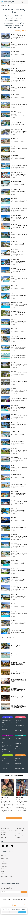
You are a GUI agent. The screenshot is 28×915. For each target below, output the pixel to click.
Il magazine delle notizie (6, 876)
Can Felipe (14, 388)
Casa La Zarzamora (16, 181)
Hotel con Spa (18, 728)
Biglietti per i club (6, 726)
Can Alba (13, 362)
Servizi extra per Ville (6, 751)
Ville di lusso (5, 749)
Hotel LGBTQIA (18, 720)
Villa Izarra (14, 285)
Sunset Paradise (15, 431)
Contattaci (17, 833)
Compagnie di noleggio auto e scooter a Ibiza (18, 646)
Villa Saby (13, 440)
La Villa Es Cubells (15, 586)
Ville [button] (7, 735)
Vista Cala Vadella (15, 189)
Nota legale (3, 837)
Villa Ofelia (14, 328)
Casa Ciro (13, 345)
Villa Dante (14, 293)
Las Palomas (14, 560)
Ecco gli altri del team (14, 818)
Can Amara (14, 85)
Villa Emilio (14, 517)
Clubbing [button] (7, 717)
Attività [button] (8, 755)
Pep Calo (13, 500)
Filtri (18, 30)
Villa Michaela (14, 336)
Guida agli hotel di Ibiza (6, 855)
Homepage (3, 5)
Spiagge (17, 760)
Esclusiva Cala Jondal (16, 302)
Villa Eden (13, 111)
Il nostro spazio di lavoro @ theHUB (20, 836)
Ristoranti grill (18, 743)
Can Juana (14, 232)
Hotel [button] (20, 717)
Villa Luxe (13, 276)
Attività (3, 873)
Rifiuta (14, 912)
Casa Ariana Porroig (16, 474)
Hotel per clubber (19, 722)
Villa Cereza (14, 508)
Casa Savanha (14, 155)
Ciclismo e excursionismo (5, 769)
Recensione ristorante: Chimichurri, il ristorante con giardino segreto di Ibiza (18, 689)
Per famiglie (4, 758)
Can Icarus (13, 379)
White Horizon (14, 164)
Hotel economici (18, 730)
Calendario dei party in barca (7, 723)
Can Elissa (13, 268)
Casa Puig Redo (15, 94)
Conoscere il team (5, 828)
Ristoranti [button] (20, 735)
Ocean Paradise (15, 249)
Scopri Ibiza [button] (20, 755)
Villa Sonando (14, 121)
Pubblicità (3, 834)
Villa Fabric (14, 629)
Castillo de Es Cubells (16, 526)
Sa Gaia (13, 603)
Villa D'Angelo (14, 491)
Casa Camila (14, 241)
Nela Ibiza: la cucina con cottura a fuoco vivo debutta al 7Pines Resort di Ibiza (18, 706)
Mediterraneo (18, 738)
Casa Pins (13, 620)
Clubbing (3, 868)
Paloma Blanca (15, 51)
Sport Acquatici (5, 760)
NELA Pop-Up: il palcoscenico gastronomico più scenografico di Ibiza (18, 680)
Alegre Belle (14, 594)
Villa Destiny (14, 198)
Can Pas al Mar (15, 568)
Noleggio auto (18, 763)
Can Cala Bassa (15, 259)
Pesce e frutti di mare (19, 741)
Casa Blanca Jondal (16, 215)
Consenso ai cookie (19, 830)
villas (9, 5)
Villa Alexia (14, 543)
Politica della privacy (19, 828)
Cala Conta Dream (15, 42)
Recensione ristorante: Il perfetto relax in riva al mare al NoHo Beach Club (18, 655)
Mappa (23, 30)
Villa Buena (14, 207)
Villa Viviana (14, 371)
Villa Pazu (13, 397)
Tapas (16, 746)
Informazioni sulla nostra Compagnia (6, 831)
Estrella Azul (14, 103)
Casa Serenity (14, 138)
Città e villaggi (18, 758)
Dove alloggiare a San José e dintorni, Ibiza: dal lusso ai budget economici (18, 672)
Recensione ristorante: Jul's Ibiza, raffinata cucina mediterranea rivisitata (18, 663)
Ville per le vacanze (5, 858)
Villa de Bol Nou (15, 60)
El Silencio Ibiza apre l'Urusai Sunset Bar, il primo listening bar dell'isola (18, 698)
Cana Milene (14, 551)
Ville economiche (6, 738)
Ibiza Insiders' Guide (6, 732)
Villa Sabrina (14, 457)
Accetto (22, 912)
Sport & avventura (6, 763)
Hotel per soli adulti (19, 725)
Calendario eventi (19, 766)
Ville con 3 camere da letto (6, 741)
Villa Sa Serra (14, 405)
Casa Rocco (14, 534)
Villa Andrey (14, 77)
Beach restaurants (19, 748)
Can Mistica (14, 354)
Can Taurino (14, 465)
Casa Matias (14, 224)
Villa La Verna (14, 319)
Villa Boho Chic (15, 483)
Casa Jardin (14, 448)
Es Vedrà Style (14, 34)
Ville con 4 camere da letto (6, 746)
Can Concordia (14, 577)
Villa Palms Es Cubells (16, 129)
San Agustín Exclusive (16, 311)
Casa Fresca (14, 68)
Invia (24, 891)
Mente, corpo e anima (7, 766)
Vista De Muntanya (16, 146)
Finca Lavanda (14, 422)
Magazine (4, 729)
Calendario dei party (6, 720)
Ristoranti (3, 871)
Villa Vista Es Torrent (16, 172)
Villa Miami (14, 414)
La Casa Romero (15, 611)
